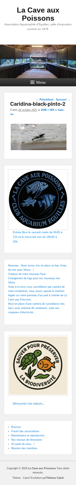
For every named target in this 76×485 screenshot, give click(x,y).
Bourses (16, 426)
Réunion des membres (24, 448)
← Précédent (45, 99)
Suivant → (63, 99)
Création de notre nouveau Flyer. (27, 274)
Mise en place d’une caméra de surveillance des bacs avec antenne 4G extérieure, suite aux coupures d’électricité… (36, 308)
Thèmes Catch (55, 477)
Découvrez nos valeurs (27, 403)
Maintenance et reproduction (27, 435)
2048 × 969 (47, 109)
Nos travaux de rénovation (26, 439)
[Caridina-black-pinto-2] (38, 150)
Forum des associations (25, 431)
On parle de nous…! (23, 443)
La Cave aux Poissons (38, 14)
